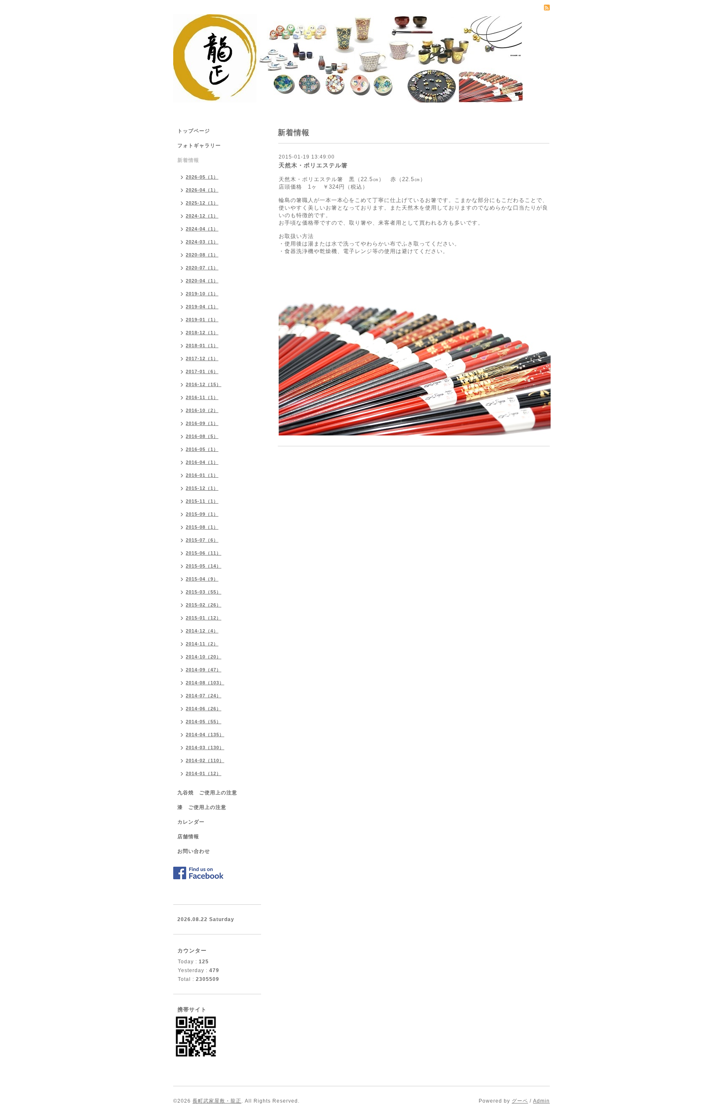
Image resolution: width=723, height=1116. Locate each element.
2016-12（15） (203, 384)
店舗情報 (188, 837)
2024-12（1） (202, 215)
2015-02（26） (203, 604)
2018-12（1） (202, 332)
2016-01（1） (202, 475)
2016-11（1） (202, 397)
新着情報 (188, 160)
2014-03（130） (205, 747)
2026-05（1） (202, 176)
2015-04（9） (202, 578)
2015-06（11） (203, 552)
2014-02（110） (205, 760)
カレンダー (191, 822)
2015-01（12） (203, 617)
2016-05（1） (202, 449)
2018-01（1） (202, 345)
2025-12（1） (202, 202)
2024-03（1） (202, 241)
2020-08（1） (202, 254)
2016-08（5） (202, 436)
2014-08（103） (205, 682)
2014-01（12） (203, 773)
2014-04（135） (205, 734)
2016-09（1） (202, 423)
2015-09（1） (202, 514)
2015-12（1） (202, 488)
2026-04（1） (202, 189)
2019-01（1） (202, 319)
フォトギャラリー (199, 145)
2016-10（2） (202, 410)
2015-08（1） (202, 527)
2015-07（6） (202, 540)
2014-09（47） (203, 669)
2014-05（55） (203, 721)
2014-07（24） (203, 695)
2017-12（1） (202, 358)
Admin (541, 1101)
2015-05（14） (203, 565)
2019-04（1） (202, 306)
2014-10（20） (203, 656)
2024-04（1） (202, 228)
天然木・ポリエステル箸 (313, 165)
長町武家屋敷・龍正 (216, 1101)
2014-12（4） (202, 630)
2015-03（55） (203, 591)
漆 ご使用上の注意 (201, 807)
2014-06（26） (203, 708)
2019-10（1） (202, 293)
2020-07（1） (202, 267)
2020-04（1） (202, 280)
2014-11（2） (202, 643)
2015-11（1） (202, 501)
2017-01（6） (202, 371)
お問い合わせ (193, 851)
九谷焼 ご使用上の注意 (207, 793)
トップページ (193, 131)
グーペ (520, 1101)
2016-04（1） (202, 462)
